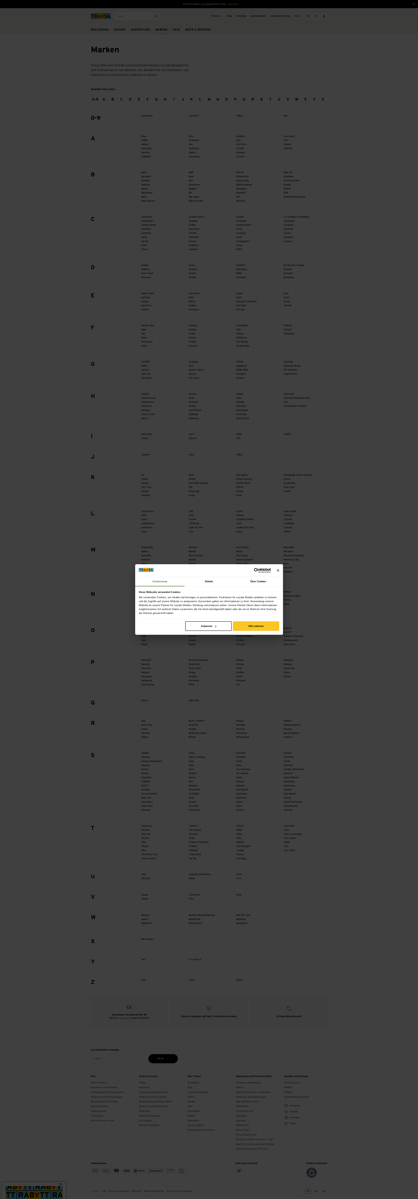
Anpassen (206, 626)
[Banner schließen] (278, 570)
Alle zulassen (256, 626)
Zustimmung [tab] (159, 581)
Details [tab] (209, 581)
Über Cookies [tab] (258, 581)
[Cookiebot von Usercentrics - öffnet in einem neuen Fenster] (256, 570)
